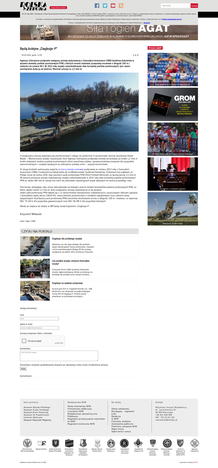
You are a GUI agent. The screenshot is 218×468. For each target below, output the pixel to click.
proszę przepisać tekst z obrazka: (37, 333)
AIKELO (195, 462)
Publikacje (73, 416)
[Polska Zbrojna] (55, 10)
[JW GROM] (173, 104)
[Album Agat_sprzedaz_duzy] (109, 30)
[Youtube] (113, 5)
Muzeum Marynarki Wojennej (37, 420)
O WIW (115, 419)
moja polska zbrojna (58, 8)
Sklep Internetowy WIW (79, 406)
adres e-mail (27, 324)
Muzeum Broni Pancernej (36, 412)
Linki (114, 414)
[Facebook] (97, 5)
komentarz (26, 348)
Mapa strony (118, 429)
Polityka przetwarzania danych (172, 19)
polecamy (155, 48)
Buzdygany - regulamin (123, 411)
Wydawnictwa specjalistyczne (82, 414)
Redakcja (116, 416)
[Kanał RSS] (121, 5)
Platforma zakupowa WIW (124, 426)
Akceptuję (147, 23)
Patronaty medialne (121, 421)
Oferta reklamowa (120, 409)
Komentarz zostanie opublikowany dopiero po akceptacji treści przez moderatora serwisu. (64, 364)
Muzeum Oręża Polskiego (36, 409)
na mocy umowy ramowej (70, 169)
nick (23, 314)
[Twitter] (105, 5)
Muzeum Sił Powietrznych (36, 414)
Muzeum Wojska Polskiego (37, 407)
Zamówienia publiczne (122, 424)
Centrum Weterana (33, 417)
